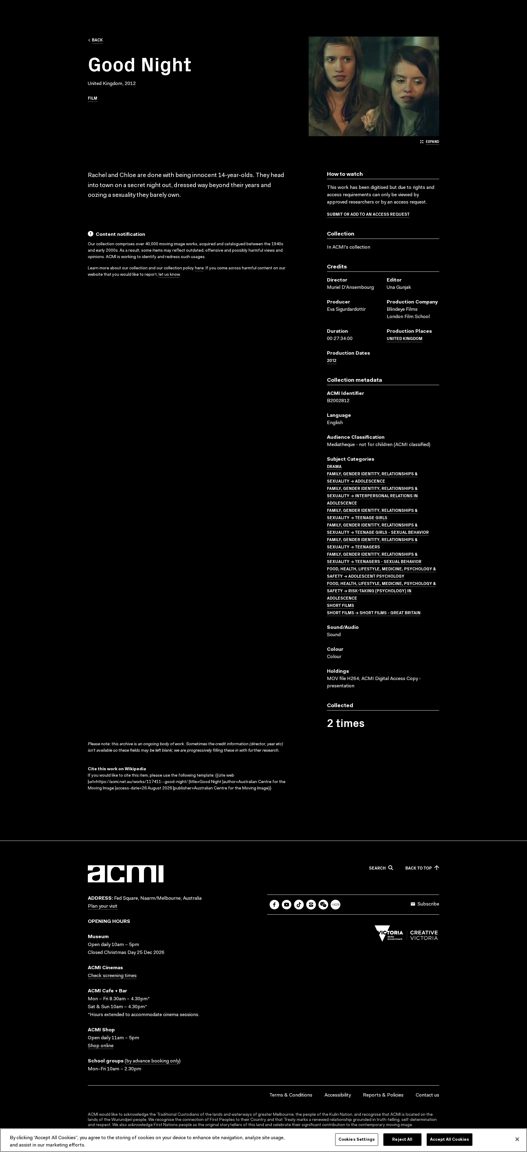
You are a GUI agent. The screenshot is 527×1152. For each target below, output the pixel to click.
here (199, 268)
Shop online (100, 1046)
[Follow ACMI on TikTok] (299, 904)
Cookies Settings (357, 1140)
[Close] (517, 1139)
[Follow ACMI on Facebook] (274, 904)
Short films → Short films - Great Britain (374, 612)
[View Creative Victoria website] (406, 935)
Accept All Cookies (449, 1140)
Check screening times (112, 975)
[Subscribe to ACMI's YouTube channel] (287, 904)
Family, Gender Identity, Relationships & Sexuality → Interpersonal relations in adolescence (372, 495)
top (418, 868)
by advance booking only (152, 1061)
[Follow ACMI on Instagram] (311, 904)
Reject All (402, 1140)
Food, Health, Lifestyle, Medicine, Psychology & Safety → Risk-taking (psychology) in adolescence (381, 590)
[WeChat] (323, 904)
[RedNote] (335, 904)
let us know (169, 275)
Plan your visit (102, 906)
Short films (340, 605)
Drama (334, 466)
